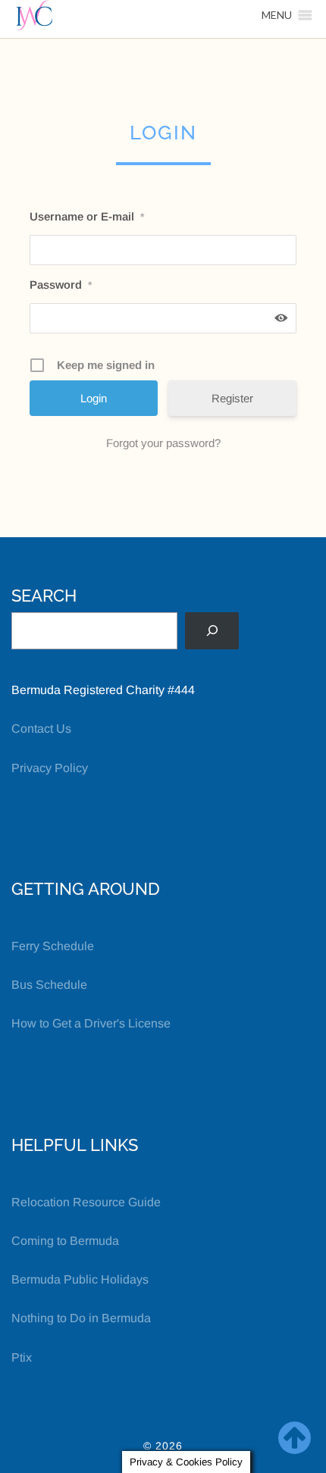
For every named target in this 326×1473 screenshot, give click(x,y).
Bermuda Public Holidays (80, 1279)
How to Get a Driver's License (91, 1023)
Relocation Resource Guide (86, 1202)
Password (61, 284)
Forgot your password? (163, 442)
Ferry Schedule (52, 946)
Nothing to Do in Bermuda (81, 1318)
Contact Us (41, 728)
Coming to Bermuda (65, 1240)
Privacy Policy (49, 768)
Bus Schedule (49, 984)
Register (232, 398)
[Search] (212, 630)
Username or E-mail (87, 216)
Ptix (21, 1357)
